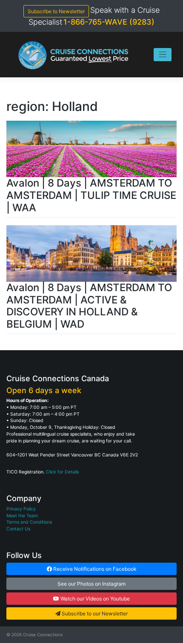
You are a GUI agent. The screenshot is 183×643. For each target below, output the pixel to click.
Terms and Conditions (29, 522)
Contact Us (18, 529)
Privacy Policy (21, 509)
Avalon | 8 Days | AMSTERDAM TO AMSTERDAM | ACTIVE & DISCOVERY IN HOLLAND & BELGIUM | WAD (89, 305)
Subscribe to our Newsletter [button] (94, 613)
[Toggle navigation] (163, 54)
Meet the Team (22, 515)
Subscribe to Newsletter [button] (56, 11)
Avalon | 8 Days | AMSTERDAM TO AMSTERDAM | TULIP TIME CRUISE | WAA (91, 195)
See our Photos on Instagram (91, 584)
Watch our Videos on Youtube (94, 598)
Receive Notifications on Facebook (94, 569)
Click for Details (62, 472)
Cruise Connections (43, 634)
